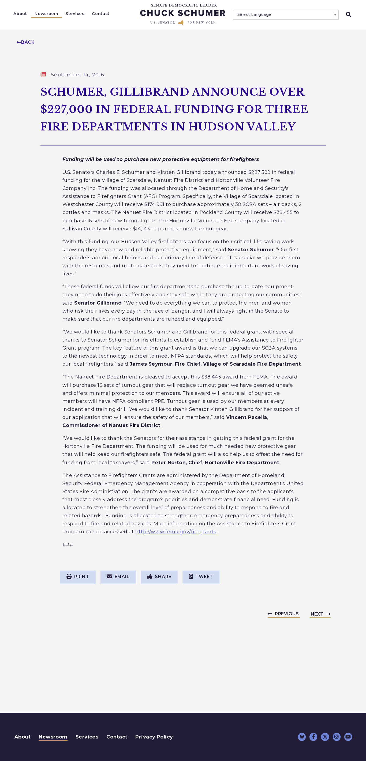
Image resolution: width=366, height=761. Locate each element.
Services (75, 13)
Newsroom (46, 13)
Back (28, 42)
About (20, 13)
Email (122, 576)
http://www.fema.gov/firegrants (175, 531)
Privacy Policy (154, 737)
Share (163, 576)
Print (81, 576)
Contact (101, 13)
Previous (287, 613)
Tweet (204, 576)
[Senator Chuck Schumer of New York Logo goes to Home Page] (183, 14)
